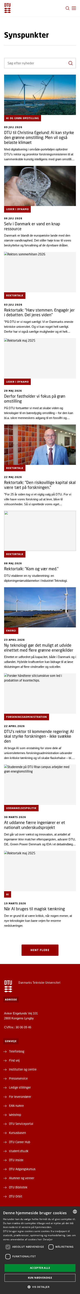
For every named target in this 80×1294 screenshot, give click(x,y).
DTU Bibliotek (18, 1187)
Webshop (15, 1114)
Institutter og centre (23, 1069)
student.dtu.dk (18, 1151)
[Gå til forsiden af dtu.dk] (7, 8)
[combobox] (75, 1212)
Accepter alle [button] (40, 1268)
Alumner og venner (21, 1178)
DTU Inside (16, 1160)
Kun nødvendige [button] (40, 1277)
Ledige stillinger (20, 1087)
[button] (74, 8)
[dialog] (40, 1250)
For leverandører (20, 1096)
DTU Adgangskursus (22, 1169)
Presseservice (18, 1078)
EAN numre (16, 1105)
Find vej (14, 1060)
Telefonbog (16, 1051)
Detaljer (48, 1239)
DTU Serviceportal (21, 1124)
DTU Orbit (15, 1196)
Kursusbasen (17, 1133)
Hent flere (40, 950)
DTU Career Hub (19, 1142)
